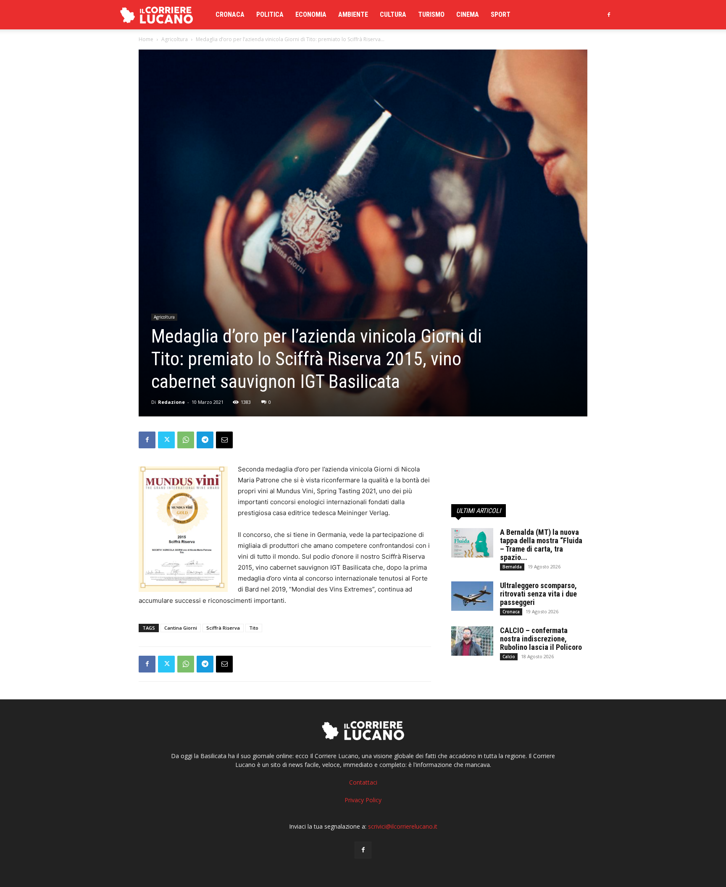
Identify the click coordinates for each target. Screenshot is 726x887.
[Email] (224, 440)
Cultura (393, 14)
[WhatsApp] (185, 440)
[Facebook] (608, 14)
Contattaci (363, 782)
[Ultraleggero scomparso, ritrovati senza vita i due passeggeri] (472, 596)
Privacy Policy (363, 800)
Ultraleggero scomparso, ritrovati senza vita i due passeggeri (538, 594)
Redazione (171, 402)
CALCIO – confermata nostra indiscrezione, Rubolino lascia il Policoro (541, 639)
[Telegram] (205, 440)
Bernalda (512, 567)
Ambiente (353, 14)
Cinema (467, 14)
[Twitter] (166, 440)
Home (146, 39)
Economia (310, 14)
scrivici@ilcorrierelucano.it (402, 826)
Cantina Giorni (180, 628)
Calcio (508, 656)
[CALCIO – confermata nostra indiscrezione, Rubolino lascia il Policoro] (472, 641)
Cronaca (230, 14)
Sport (500, 14)
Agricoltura (174, 39)
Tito (253, 628)
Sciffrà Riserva (223, 628)
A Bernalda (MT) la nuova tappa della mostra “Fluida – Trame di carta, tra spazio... (541, 545)
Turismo (431, 14)
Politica (270, 14)
